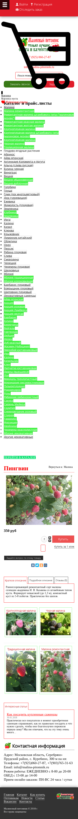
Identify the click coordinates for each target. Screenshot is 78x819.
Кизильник (11, 361)
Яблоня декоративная (18, 433)
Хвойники (10, 426)
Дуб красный (12, 342)
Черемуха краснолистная (20, 429)
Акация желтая (13, 314)
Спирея (9, 415)
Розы (7, 393)
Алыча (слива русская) (18, 165)
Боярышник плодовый (18, 288)
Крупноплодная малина (19, 129)
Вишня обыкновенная (18, 179)
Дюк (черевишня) (15, 198)
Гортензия (11, 332)
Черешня (10, 263)
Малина (9, 107)
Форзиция (10, 422)
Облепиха (10, 241)
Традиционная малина (19, 147)
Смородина (11, 259)
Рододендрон (12, 390)
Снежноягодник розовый (20, 411)
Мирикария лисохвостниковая (24, 382)
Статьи (39, 798)
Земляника (11, 208)
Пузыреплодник (14, 386)
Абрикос (9, 154)
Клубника (10, 212)
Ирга (7, 219)
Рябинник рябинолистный (21, 397)
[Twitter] (37, 565)
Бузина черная (14, 169)
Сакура (8, 400)
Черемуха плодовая (17, 266)
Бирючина (11, 324)
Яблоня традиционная (18, 277)
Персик (8, 248)
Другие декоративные (18, 437)
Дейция (9, 335)
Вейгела (9, 328)
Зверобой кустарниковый (20, 350)
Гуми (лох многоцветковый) (22, 194)
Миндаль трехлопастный (20, 379)
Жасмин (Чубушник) (17, 346)
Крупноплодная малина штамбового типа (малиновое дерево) (31, 134)
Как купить (37, 794)
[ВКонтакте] (33, 565)
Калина (9, 223)
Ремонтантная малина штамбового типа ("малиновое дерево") (39, 116)
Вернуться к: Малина (61, 467)
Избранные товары (16, 101)
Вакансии (10, 801)
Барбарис (10, 317)
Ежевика (9, 201)
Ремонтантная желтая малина (23, 125)
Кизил (8, 227)
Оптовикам (11, 798)
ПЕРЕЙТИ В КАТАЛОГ (20, 457)
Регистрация (43, 4)
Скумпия (9, 408)
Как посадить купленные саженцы (32, 714)
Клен (7, 364)
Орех (7, 245)
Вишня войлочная (16, 183)
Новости (27, 798)
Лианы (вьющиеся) (16, 371)
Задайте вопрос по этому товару (23, 558)
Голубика (10, 187)
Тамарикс (10, 419)
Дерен (8, 339)
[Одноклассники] (41, 565)
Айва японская (13, 158)
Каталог (22, 794)
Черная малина (14, 143)
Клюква (9, 230)
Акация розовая (14, 306)
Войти (23, 4)
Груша (8, 190)
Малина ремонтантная (19, 111)
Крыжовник (11, 234)
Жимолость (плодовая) (18, 205)
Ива (6, 353)
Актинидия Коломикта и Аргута (24, 161)
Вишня (8, 176)
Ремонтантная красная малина (24, 122)
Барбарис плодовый (17, 285)
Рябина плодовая (15, 252)
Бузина (8, 321)
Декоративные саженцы (20, 295)
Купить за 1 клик (64, 546)
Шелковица (11, 270)
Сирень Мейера (14, 404)
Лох (6, 375)
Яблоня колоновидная (18, 281)
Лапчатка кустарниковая (20, 368)
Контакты (25, 801)
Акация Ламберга (15, 310)
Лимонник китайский (18, 237)
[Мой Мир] (45, 565)
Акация (8, 303)
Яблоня (8, 274)
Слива (8, 256)
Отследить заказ (30, 9)
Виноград (10, 172)
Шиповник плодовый (18, 292)
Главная (9, 794)
